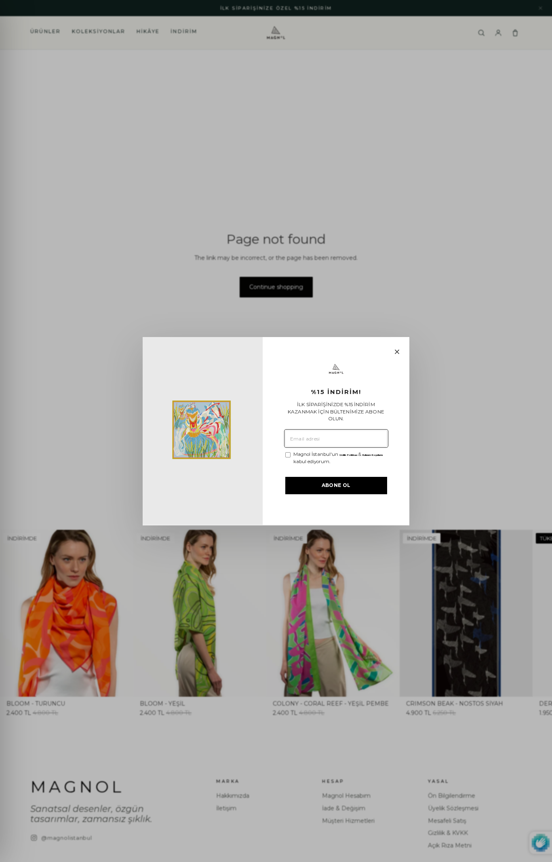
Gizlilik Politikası (348, 454)
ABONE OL (336, 485)
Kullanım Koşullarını (372, 454)
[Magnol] (336, 369)
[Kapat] (397, 351)
